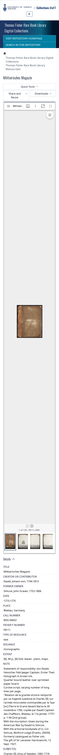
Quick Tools (28, 86)
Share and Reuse (15, 95)
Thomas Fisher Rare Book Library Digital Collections (29, 59)
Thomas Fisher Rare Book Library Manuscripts (25, 67)
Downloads (41, 93)
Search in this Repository (23, 45)
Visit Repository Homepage (24, 38)
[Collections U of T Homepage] (4, 53)
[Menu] (30, 13)
